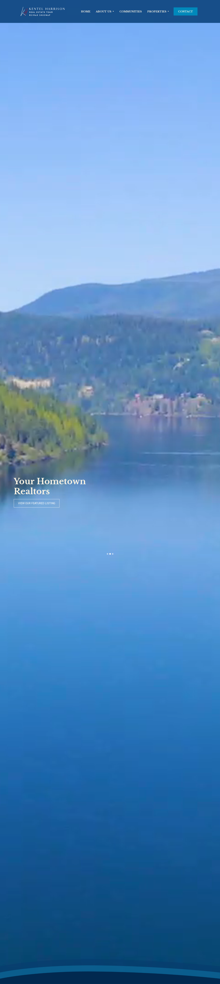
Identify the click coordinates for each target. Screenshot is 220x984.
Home (85, 11)
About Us (103, 11)
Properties (156, 11)
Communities (130, 11)
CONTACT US (26, 503)
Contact (185, 11)
